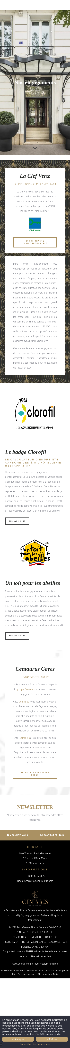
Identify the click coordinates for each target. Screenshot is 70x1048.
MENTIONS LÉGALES (41, 937)
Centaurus (24, 701)
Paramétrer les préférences (35, 1044)
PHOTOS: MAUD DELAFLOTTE (35, 941)
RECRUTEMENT (11, 941)
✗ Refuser (52, 1039)
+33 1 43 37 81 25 (36, 876)
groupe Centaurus (25, 689)
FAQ (55, 937)
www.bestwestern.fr (22, 963)
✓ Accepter (18, 1039)
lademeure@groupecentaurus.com (35, 880)
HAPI (64, 941)
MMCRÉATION (41, 946)
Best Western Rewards (46, 963)
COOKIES (55, 941)
